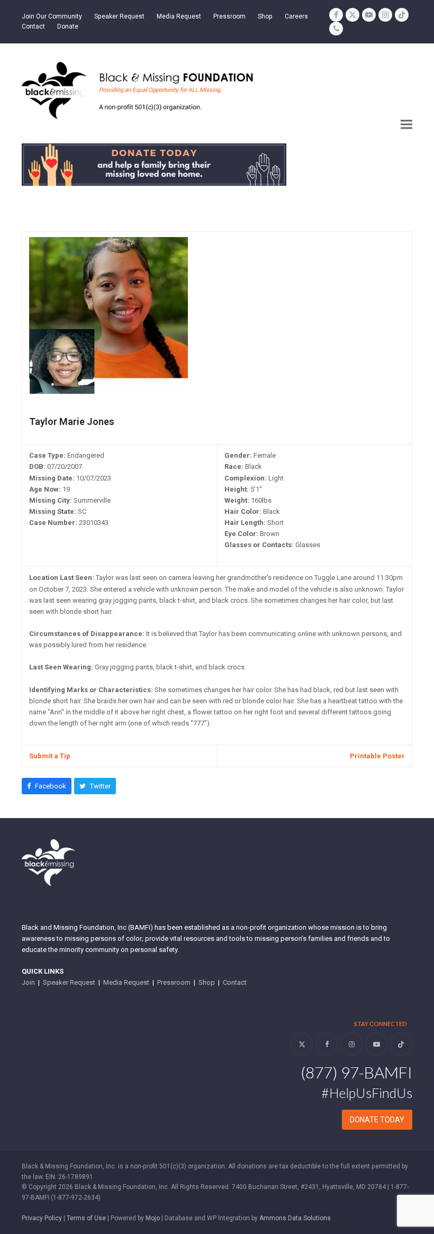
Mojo (153, 1218)
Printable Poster (377, 756)
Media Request (126, 982)
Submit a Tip (49, 756)
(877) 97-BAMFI (356, 1072)
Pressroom (174, 982)
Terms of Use (86, 1218)
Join (28, 982)
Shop (206, 982)
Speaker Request (69, 982)
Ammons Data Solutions (295, 1218)
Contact (235, 982)
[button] (406, 124)
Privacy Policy (42, 1218)
